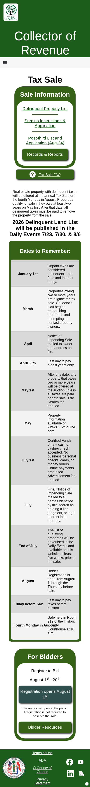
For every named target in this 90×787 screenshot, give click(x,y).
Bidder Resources (45, 727)
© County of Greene (42, 770)
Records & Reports (45, 154)
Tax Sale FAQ (46, 174)
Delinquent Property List (45, 108)
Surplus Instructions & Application (45, 123)
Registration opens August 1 (45, 694)
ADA (42, 760)
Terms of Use (42, 753)
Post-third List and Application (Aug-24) (45, 140)
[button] (87, 784)
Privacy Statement (42, 781)
